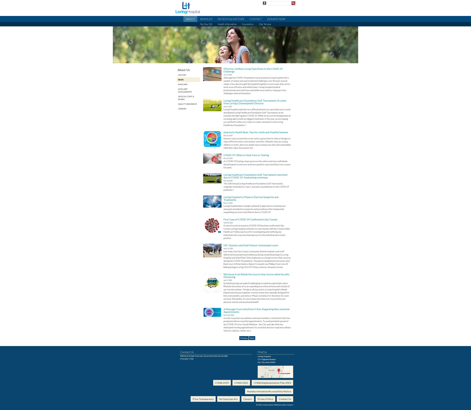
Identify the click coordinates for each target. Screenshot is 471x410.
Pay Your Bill (206, 24)
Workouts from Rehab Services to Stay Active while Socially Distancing (256, 275)
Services (206, 19)
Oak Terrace (265, 24)
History (182, 75)
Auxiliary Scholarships (185, 90)
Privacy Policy (265, 398)
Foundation (248, 24)
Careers (182, 109)
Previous (244, 338)
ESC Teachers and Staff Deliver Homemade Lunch (250, 245)
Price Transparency (203, 398)
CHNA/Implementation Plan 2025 (272, 382)
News (181, 80)
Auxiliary (183, 84)
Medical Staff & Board (186, 97)
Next (252, 338)
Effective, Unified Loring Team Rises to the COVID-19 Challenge (253, 70)
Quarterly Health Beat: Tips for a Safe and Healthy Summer (255, 132)
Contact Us (285, 398)
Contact (255, 19)
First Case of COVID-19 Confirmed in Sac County (250, 219)
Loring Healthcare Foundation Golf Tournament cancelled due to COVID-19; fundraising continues (255, 176)
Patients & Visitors (231, 19)
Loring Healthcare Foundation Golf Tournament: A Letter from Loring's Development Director (255, 102)
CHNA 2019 (222, 382)
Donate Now (276, 19)
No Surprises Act (228, 398)
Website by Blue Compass (283, 405)
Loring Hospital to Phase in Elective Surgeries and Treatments (251, 198)
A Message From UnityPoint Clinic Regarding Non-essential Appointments (256, 310)
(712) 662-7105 (187, 359)
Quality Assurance (187, 104)
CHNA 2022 (241, 382)
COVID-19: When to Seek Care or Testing (246, 155)
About (190, 19)
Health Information (227, 24)
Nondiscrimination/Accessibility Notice (269, 391)
